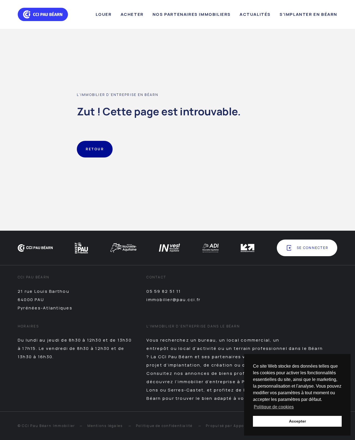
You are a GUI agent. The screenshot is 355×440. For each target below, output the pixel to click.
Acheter (132, 14)
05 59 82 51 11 (163, 291)
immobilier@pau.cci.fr (173, 299)
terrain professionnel (260, 348)
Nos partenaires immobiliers (192, 14)
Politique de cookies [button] (274, 407)
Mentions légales (105, 425)
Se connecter (312, 247)
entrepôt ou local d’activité (181, 348)
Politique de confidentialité (164, 425)
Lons (152, 390)
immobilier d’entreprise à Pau (214, 382)
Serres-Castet (186, 390)
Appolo (240, 425)
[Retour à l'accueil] (43, 14)
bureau (207, 340)
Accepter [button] (297, 421)
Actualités (255, 14)
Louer (104, 14)
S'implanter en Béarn (308, 14)
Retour (94, 149)
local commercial (248, 340)
